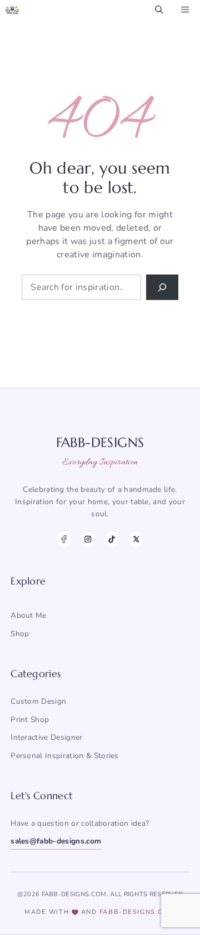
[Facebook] (64, 539)
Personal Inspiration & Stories (65, 755)
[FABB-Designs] (12, 10)
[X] (135, 539)
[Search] (162, 287)
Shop (20, 633)
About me (29, 615)
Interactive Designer (46, 737)
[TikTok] (111, 539)
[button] (159, 10)
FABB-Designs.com (137, 912)
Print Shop (30, 719)
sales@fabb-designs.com (56, 841)
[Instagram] (88, 539)
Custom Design (38, 701)
